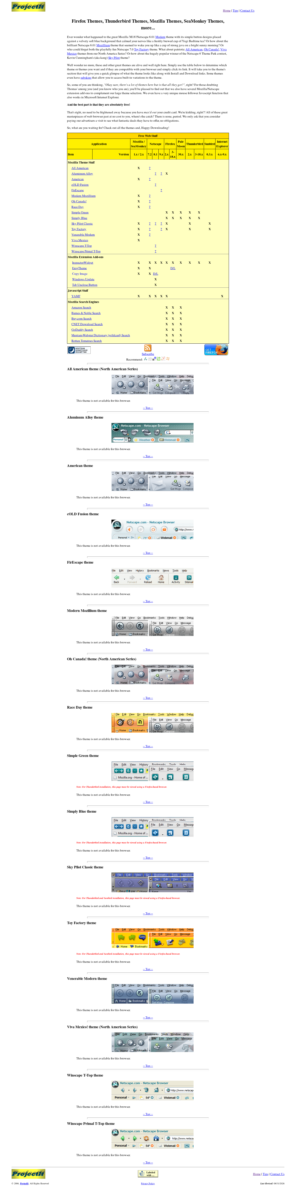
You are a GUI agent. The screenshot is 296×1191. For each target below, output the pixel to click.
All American (194, 49)
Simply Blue (79, 218)
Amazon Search (81, 307)
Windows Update (83, 279)
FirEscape (77, 190)
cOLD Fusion (80, 184)
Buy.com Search (81, 318)
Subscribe (148, 354)
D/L (173, 268)
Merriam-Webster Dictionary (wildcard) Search (100, 335)
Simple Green (80, 212)
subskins (85, 77)
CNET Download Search (87, 324)
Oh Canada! (211, 49)
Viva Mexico (79, 240)
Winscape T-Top (81, 246)
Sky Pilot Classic (82, 223)
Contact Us (247, 10)
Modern (160, 37)
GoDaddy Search (82, 329)
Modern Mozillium (83, 196)
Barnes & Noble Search (86, 313)
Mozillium (103, 45)
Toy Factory (141, 49)
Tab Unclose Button (84, 285)
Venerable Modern (83, 234)
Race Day (77, 207)
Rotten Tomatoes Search (86, 341)
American (77, 179)
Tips (235, 10)
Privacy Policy (148, 1183)
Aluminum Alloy (82, 173)
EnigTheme (79, 268)
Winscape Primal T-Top (86, 251)
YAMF (75, 296)
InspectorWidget (82, 262)
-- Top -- (148, 408)
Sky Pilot (114, 58)
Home (227, 10)
